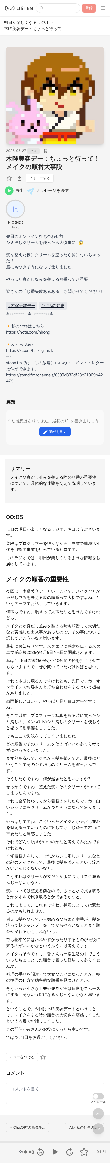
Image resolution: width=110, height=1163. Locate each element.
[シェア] (19, 178)
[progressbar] (55, 1142)
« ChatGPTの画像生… (27, 1127)
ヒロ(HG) (15, 222)
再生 (19, 190)
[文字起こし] (45, 151)
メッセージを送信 (52, 190)
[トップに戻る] (98, 1113)
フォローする (39, 178)
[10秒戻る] (40, 1152)
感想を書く (58, 432)
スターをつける (22, 1057)
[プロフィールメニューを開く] (103, 8)
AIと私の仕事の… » (84, 1127)
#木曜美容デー (21, 305)
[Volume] (28, 1152)
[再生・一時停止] (55, 1152)
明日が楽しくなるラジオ (26, 22)
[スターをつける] (9, 178)
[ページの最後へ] (98, 1128)
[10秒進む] (69, 1152)
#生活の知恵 (52, 305)
